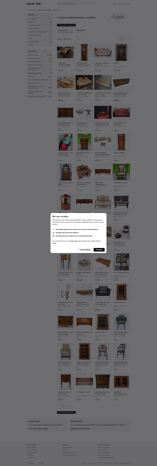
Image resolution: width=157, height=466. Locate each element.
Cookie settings (85, 250)
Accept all (99, 250)
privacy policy (73, 241)
